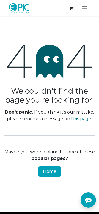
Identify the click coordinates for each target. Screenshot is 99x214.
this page (81, 118)
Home (49, 171)
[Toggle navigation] (84, 8)
